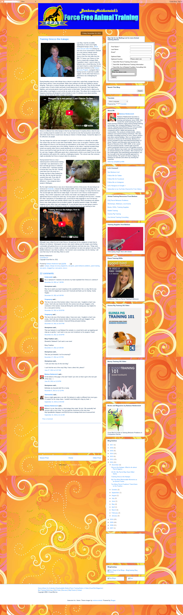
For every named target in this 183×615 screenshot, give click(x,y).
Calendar (52, 588)
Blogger (113, 600)
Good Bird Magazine (96, 588)
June (113, 501)
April (113, 507)
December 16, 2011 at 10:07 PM (54, 323)
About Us (45, 588)
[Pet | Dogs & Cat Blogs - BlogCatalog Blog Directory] (125, 572)
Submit (114, 77)
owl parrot (71, 266)
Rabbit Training (113, 210)
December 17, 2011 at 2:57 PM (54, 357)
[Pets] (130, 578)
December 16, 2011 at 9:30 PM (54, 295)
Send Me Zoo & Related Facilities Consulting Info (129, 67)
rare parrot (43, 268)
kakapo (47, 266)
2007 (112, 528)
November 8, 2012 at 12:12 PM (54, 390)
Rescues (64, 590)
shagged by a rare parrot (54, 268)
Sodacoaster (49, 277)
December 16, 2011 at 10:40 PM (54, 335)
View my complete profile (116, 161)
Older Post (97, 458)
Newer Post (44, 458)
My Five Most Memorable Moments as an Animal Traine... (124, 480)
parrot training (95, 266)
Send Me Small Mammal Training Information (128, 64)
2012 (112, 459)
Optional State (116, 56)
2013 (112, 456)
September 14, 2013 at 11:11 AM (55, 415)
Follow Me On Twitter (115, 175)
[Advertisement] (70, 438)
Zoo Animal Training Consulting (118, 217)
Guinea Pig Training (114, 214)
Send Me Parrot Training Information (125, 62)
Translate (123, 104)
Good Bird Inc (44, 257)
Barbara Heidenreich (51, 374)
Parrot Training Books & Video (79, 588)
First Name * (115, 46)
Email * (113, 52)
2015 (112, 450)
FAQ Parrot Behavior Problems (118, 200)
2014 (112, 453)
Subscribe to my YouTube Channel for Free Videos (125, 189)
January (115, 516)
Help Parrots (72, 590)
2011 (112, 462)
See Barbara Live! (114, 172)
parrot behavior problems (82, 266)
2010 (112, 519)
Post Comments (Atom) (74, 465)
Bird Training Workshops (45, 590)
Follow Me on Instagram (116, 182)
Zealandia (51, 189)
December (115, 465)
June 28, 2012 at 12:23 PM (53, 381)
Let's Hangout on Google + (117, 185)
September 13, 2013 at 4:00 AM (54, 402)
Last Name (114, 49)
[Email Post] (70, 263)
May (113, 504)
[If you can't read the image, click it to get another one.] (115, 70)
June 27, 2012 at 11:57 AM (53, 370)
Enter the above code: (119, 72)
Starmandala (49, 394)
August (114, 495)
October (115, 489)
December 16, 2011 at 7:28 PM (54, 282)
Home (71, 458)
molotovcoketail (97, 600)
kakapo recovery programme (58, 266)
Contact (79, 590)
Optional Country (116, 59)
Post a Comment (47, 419)
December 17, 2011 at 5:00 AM (54, 348)
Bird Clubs (57, 590)
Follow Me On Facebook (116, 179)
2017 (112, 445)
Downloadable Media (62, 588)
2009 (112, 522)
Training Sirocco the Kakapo (120, 476)
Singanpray (48, 299)
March (114, 510)
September (116, 492)
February (115, 513)
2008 (112, 525)
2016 (112, 448)
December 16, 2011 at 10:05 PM (54, 310)
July (113, 498)
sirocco (65, 268)
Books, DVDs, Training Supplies (118, 207)
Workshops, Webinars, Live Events (119, 204)
